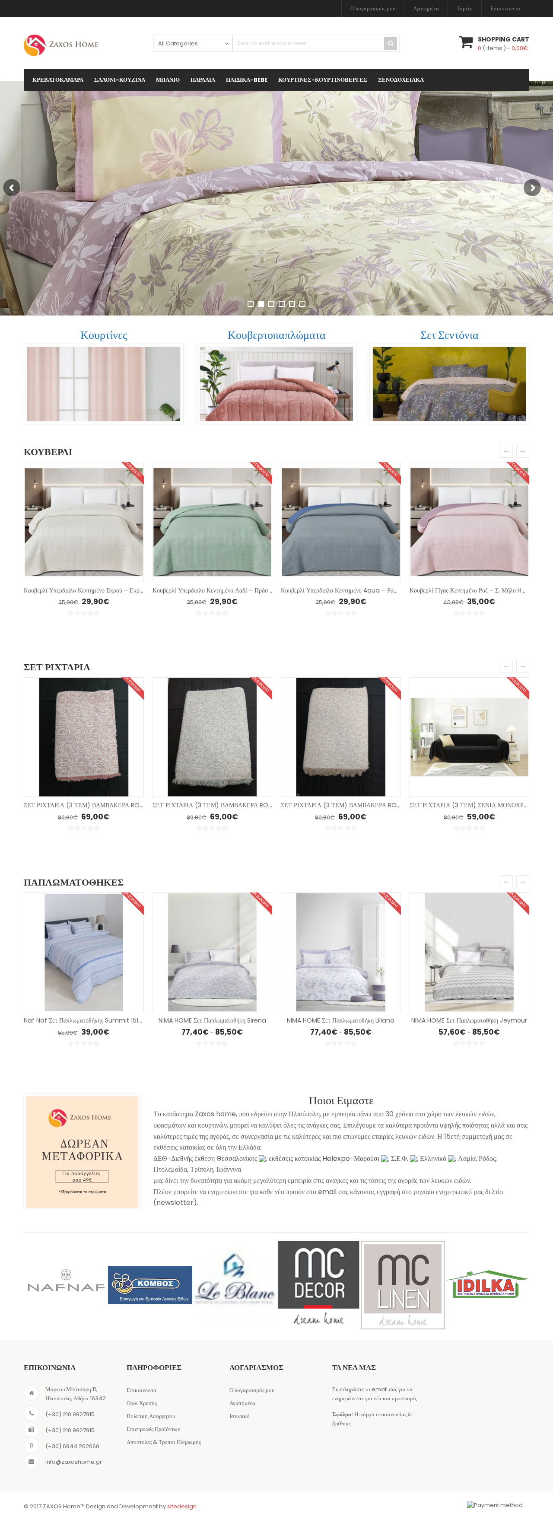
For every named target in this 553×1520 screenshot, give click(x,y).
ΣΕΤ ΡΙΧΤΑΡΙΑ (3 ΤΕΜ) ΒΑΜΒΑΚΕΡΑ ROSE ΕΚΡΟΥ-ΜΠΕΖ (363, 805)
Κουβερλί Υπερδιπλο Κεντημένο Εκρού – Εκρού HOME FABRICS (107, 590)
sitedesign (182, 1506)
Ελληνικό (434, 1158)
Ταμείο (465, 8)
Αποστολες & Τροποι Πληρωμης (164, 1442)
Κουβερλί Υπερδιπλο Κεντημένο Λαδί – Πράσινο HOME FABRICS (236, 590)
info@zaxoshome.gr (73, 1462)
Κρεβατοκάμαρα (57, 80)
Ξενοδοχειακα (401, 80)
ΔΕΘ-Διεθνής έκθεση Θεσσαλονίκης (206, 1158)
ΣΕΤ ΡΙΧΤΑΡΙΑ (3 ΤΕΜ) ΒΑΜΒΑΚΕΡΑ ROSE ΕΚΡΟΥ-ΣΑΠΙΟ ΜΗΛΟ (116, 805)
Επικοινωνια (141, 1390)
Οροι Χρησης (142, 1403)
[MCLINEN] (318, 1285)
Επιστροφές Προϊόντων (153, 1429)
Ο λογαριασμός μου (372, 8)
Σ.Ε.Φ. (400, 1158)
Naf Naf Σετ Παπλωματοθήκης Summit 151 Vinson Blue (99, 1020)
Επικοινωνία (505, 8)
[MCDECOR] (234, 1283)
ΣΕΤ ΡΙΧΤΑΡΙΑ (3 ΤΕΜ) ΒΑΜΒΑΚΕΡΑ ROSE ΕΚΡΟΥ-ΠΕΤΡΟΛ (238, 805)
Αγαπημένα (426, 8)
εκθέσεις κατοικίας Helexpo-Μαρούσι (325, 1158)
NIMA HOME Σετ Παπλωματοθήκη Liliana (340, 1020)
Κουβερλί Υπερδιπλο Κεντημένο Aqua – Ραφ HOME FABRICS (361, 590)
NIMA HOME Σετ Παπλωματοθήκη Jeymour (469, 1020)
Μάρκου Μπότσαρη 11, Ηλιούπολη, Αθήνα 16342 (75, 1393)
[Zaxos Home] (61, 45)
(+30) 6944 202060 (72, 1446)
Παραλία (203, 80)
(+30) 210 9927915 (70, 1414)
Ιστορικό (239, 1416)
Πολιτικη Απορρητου (151, 1416)
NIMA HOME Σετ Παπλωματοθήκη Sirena (212, 1020)
